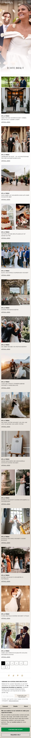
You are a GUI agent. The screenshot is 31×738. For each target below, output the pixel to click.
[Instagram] (22, 675)
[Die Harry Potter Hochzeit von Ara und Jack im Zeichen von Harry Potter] (15, 405)
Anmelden (25, 3)
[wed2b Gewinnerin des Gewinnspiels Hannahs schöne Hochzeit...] (15, 444)
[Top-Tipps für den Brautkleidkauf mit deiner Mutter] (15, 217)
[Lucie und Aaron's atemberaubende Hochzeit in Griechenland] (15, 366)
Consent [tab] (5, 706)
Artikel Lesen (5, 122)
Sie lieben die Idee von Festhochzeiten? (14, 346)
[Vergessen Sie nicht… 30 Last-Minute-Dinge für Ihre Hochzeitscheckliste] (15, 139)
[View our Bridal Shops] (22, 3)
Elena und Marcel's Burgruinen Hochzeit (14, 272)
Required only (15, 735)
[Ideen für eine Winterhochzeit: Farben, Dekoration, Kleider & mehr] (15, 101)
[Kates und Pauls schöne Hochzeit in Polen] (15, 598)
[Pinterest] (17, 675)
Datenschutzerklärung (13, 700)
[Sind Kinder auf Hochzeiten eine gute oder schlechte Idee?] (15, 178)
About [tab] (26, 706)
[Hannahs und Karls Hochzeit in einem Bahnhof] (15, 521)
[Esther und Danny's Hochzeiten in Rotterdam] (15, 560)
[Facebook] (9, 675)
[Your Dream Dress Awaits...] (9, 3)
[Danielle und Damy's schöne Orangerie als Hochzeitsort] (15, 482)
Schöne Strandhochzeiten (10, 309)
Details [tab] (15, 706)
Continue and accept (15, 729)
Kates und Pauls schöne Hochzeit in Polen (15, 615)
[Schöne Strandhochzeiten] (15, 292)
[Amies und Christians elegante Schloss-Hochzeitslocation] (15, 635)
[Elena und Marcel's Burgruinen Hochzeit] (15, 255)
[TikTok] (13, 675)
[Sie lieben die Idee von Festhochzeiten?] (15, 329)
